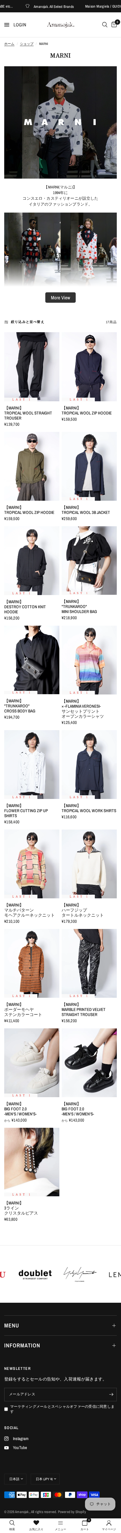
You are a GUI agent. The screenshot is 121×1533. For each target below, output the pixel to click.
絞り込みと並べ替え (27, 322)
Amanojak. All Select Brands (31, 6)
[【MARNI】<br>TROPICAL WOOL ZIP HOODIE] (89, 366)
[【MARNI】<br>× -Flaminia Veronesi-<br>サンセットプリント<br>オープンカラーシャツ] (89, 660)
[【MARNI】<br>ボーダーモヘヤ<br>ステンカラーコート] (31, 963)
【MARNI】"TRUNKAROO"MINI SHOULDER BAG (79, 606)
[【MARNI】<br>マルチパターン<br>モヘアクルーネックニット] (31, 864)
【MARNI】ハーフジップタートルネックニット (83, 910)
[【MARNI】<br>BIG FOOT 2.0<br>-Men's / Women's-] (31, 1062)
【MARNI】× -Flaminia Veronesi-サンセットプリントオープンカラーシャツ (83, 709)
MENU (11, 1325)
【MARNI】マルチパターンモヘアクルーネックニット (29, 910)
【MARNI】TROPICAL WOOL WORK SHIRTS (89, 808)
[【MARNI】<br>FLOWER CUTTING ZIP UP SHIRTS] (31, 764)
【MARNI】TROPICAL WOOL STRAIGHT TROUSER (28, 413)
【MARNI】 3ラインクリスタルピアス (21, 1208)
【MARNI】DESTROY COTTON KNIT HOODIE (25, 606)
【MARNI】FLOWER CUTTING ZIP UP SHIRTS (26, 810)
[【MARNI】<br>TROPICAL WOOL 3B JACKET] (89, 466)
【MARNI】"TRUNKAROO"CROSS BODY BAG (19, 706)
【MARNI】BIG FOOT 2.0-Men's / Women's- (20, 1109)
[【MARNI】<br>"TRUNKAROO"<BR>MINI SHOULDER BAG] (89, 560)
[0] (113, 24)
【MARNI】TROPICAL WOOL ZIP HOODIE (87, 411)
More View (60, 297)
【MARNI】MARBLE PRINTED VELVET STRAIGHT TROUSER (84, 1009)
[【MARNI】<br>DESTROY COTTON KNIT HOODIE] (31, 560)
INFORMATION (22, 1345)
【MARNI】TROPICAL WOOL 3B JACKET (86, 510)
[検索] (104, 24)
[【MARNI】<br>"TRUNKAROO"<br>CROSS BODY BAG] (31, 660)
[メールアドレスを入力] (111, 1394)
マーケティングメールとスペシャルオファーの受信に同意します (62, 1409)
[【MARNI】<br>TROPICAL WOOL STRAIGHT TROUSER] (31, 366)
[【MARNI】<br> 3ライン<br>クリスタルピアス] (31, 1162)
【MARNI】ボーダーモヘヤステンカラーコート (23, 1009)
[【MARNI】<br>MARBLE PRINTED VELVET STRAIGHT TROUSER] (89, 963)
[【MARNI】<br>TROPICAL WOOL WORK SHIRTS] (89, 764)
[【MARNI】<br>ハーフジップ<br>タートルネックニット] (89, 864)
